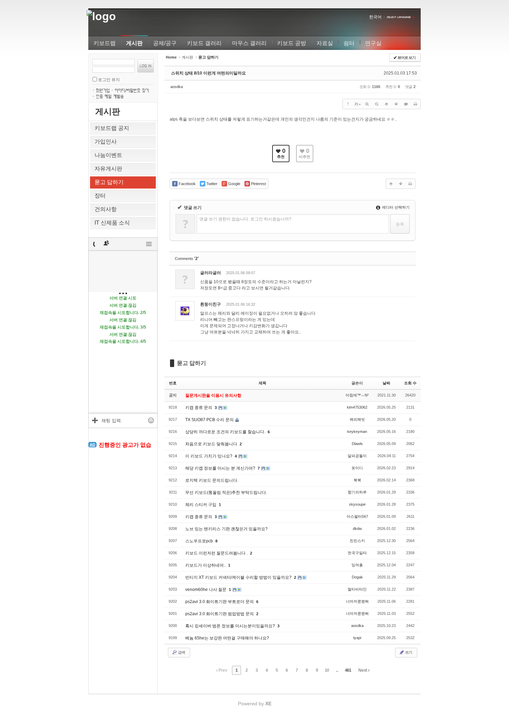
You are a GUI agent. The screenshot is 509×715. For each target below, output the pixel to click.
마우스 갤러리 (249, 43)
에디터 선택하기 (395, 207)
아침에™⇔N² (357, 395)
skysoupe (357, 504)
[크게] (367, 104)
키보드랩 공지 (112, 128)
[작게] (377, 104)
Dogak (357, 577)
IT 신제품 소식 (112, 223)
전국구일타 (357, 553)
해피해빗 (357, 419)
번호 (173, 383)
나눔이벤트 (108, 155)
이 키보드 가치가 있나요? (209, 456)
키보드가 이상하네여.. (206, 565)
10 (327, 670)
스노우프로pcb (199, 541)
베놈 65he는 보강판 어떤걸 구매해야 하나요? (227, 638)
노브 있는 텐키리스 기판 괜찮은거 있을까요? (226, 528)
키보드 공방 (291, 43)
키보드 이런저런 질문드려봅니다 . (217, 553)
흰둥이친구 (210, 304)
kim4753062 (357, 407)
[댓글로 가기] (406, 104)
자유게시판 (108, 169)
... (337, 670)
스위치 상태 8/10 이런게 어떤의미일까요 (208, 73)
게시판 (134, 43)
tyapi (357, 638)
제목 (262, 383)
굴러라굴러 (210, 272)
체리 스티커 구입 (201, 504)
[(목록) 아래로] (396, 104)
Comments (187, 258)
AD (92, 445)
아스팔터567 (357, 516)
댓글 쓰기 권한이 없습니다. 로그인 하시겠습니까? (245, 219)
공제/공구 (165, 43)
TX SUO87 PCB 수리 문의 (210, 419)
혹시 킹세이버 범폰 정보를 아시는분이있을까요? (230, 626)
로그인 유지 (109, 79)
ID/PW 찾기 (133, 90)
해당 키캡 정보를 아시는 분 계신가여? (220, 468)
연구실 (373, 43)
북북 (357, 480)
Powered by (254, 703)
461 (348, 670)
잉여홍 (357, 565)
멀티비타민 (357, 589)
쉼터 (349, 43)
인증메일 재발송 (110, 96)
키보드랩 (104, 43)
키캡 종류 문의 (199, 407)
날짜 (386, 383)
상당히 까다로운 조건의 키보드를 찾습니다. (225, 431)
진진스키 (357, 541)
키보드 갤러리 (204, 43)
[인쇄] (415, 104)
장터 (100, 196)
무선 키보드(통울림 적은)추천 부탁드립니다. (226, 492)
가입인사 (106, 142)
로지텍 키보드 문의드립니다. (211, 480)
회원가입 (103, 90)
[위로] (386, 104)
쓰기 (408, 652)
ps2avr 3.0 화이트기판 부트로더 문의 (220, 601)
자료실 (324, 43)
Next (363, 670)
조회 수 (410, 383)
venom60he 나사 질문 (206, 589)
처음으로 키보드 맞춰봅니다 (211, 444)
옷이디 (357, 468)
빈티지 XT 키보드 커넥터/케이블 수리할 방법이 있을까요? (239, 577)
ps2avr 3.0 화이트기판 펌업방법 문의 (220, 613)
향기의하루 (357, 492)
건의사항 (106, 209)
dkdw (357, 528)
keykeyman (357, 431)
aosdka (176, 87)
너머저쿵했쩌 (357, 601)
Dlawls (357, 444)
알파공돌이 (357, 456)
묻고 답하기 (109, 182)
